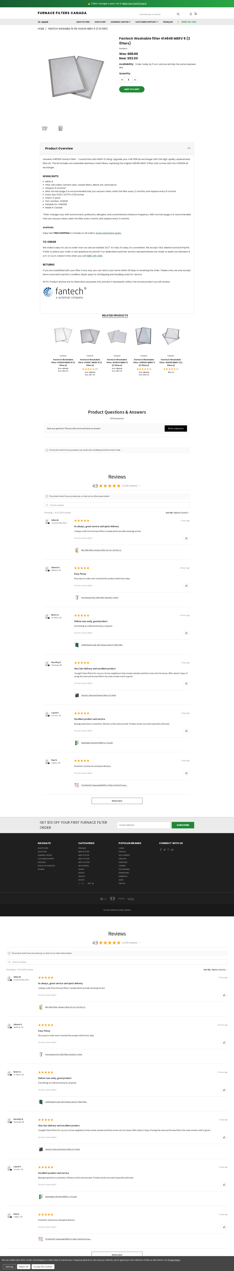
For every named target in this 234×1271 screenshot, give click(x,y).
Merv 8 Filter (83, 851)
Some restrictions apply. (108, 233)
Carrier (122, 866)
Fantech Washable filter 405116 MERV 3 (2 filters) (170, 362)
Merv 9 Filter (83, 855)
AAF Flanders (124, 855)
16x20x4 (81, 876)
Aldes (121, 880)
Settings (9, 1266)
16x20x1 (81, 873)
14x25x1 (81, 869)
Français (168, 22)
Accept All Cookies (43, 1266)
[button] (176, 428)
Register (51, 866)
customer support (146, 22)
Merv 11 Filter (83, 859)
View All (122, 883)
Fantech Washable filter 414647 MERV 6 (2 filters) (90, 362)
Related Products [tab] (115, 315)
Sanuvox (122, 859)
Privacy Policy (174, 1260)
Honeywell (123, 862)
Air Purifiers (83, 866)
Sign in (41, 866)
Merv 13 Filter (84, 862)
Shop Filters (83, 22)
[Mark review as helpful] (186, 538)
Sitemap (41, 869)
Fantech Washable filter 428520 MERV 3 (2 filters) (144, 362)
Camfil (121, 848)
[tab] (117, 148)
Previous (226, 1262)
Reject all (23, 1266)
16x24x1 (81, 880)
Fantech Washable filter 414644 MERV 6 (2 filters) (117, 362)
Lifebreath (123, 876)
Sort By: (169, 512)
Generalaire (124, 873)
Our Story (100, 22)
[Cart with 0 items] (195, 13)
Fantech (122, 851)
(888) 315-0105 (94, 255)
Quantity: (125, 73)
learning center (120, 22)
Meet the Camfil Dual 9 (134, 3)
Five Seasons (124, 869)
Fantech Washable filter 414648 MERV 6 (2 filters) (63, 362)
